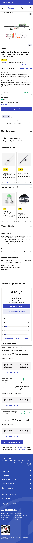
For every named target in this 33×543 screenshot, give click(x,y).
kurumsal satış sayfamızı (21, 448)
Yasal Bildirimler (5, 517)
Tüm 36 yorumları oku (21, 68)
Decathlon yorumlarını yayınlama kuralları (16, 338)
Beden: (3, 89)
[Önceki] (2, 182)
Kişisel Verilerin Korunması (21, 515)
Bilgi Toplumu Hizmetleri (20, 519)
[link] (16, 306)
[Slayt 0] (7, 182)
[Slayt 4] (16, 182)
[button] (30, 14)
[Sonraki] (30, 182)
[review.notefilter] (30, 318)
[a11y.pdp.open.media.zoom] (16, 30)
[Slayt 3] (14, 182)
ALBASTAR (4, 48)
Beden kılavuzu (27, 89)
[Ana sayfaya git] (12, 8)
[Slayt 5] (18, 182)
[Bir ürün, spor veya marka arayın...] (22, 8)
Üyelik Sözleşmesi (5, 515)
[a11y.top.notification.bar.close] (30, 3)
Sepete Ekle (16, 109)
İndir (13, 2)
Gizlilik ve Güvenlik (5, 519)
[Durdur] (27, 3)
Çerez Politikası (18, 517)
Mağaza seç (4, 104)
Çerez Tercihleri (4, 522)
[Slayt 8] (25, 182)
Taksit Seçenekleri (26, 64)
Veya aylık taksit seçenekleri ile (12, 62)
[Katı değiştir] (31, 131)
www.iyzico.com (18, 513)
